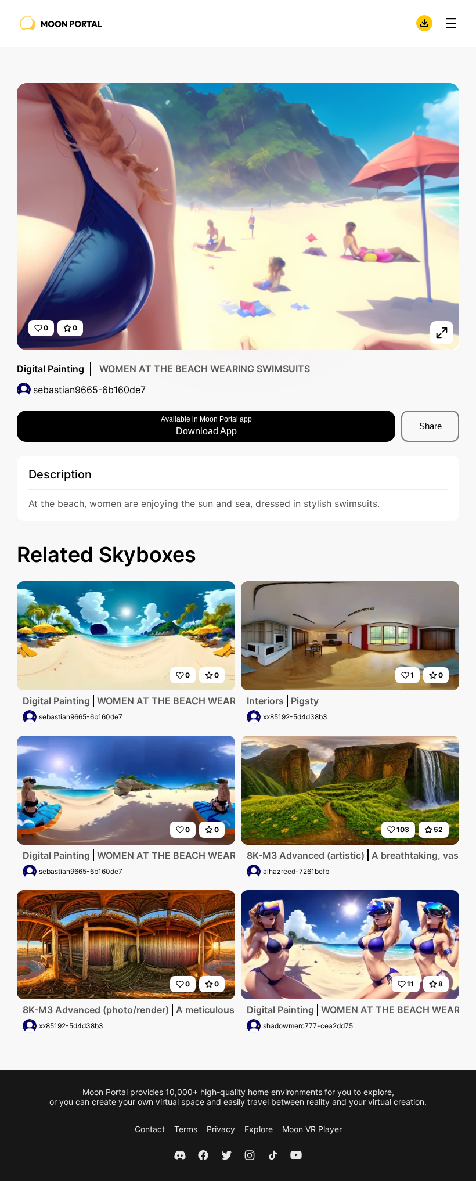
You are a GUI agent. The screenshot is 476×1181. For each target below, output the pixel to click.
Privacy (221, 1129)
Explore (258, 1129)
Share (430, 426)
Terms (185, 1129)
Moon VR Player (312, 1129)
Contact (150, 1129)
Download (424, 23)
